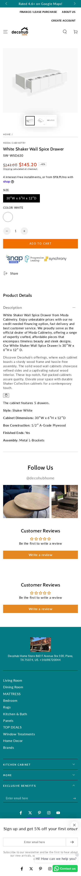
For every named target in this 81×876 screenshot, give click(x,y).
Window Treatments (19, 734)
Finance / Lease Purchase (38, 12)
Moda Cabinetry (14, 143)
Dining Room (13, 687)
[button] (64, 31)
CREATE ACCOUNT (63, 20)
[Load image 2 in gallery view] (40, 120)
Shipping (7, 169)
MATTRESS (12, 694)
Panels (8, 720)
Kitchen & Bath (15, 714)
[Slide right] (74, 3)
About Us (68, 12)
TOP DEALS (12, 727)
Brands (8, 747)
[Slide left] (6, 3)
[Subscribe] (75, 798)
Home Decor (13, 741)
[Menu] (5, 31)
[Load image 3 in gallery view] (50, 120)
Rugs (7, 707)
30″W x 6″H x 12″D (21, 199)
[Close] (74, 825)
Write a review (40, 555)
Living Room (12, 680)
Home (7, 134)
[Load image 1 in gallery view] (30, 120)
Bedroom (10, 700)
